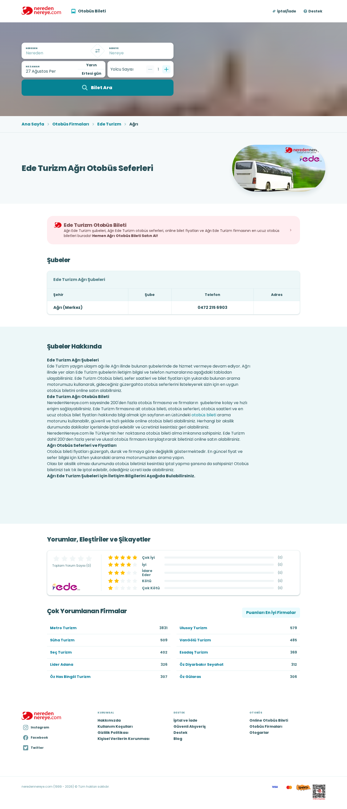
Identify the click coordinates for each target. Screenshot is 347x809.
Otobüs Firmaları (70, 124)
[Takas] (97, 51)
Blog (178, 738)
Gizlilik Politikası (113, 732)
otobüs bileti (204, 415)
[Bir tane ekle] (166, 69)
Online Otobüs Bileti (268, 720)
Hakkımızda (109, 720)
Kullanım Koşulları (115, 726)
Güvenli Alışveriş (190, 726)
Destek (315, 11)
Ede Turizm (109, 124)
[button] (284, 11)
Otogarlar (259, 732)
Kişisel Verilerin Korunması (124, 738)
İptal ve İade (185, 720)
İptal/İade (286, 11)
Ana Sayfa (33, 124)
